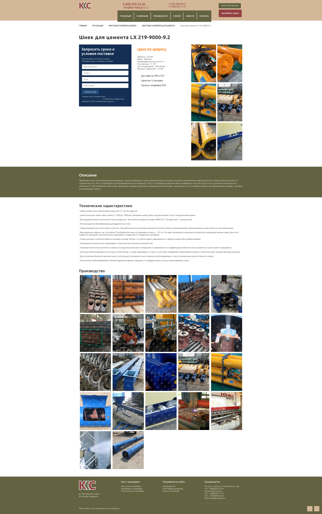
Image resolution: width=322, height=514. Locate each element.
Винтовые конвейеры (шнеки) (122, 26)
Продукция (97, 26)
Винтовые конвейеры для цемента (158, 26)
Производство (169, 486)
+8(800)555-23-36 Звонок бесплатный (214, 490)
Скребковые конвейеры (132, 489)
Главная (83, 26)
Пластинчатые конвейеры (132, 491)
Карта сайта (84, 508)
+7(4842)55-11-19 (216, 493)
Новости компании (171, 491)
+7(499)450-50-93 (216, 496)
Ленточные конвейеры (131, 486)
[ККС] (85, 5)
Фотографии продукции (173, 489)
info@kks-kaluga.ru (134, 7)
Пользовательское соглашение (105, 508)
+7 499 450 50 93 (177, 4)
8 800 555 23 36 (134, 4)
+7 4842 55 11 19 (177, 6)
